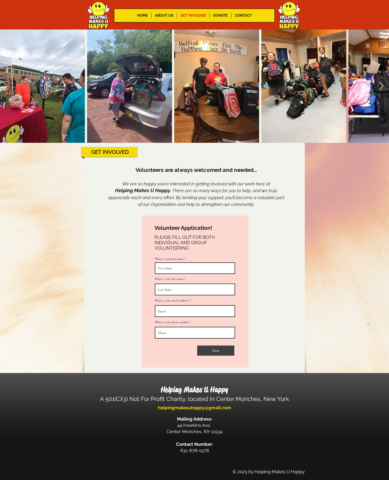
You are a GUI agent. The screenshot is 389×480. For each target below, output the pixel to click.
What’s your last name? (170, 278)
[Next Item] (381, 86)
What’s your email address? (172, 300)
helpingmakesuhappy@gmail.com (194, 407)
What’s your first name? (170, 258)
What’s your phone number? (173, 322)
